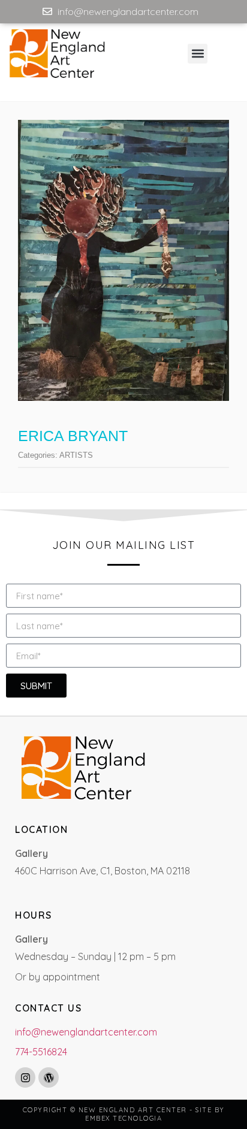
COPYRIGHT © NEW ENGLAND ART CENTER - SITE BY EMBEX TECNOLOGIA (124, 1114)
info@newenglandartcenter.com (86, 1032)
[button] (197, 54)
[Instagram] (25, 1077)
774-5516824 (41, 1052)
